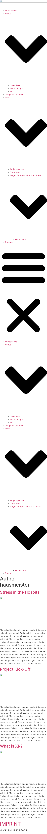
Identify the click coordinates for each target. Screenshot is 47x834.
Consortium (15, 172)
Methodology (16, 88)
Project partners (17, 169)
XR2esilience (11, 10)
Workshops (20, 239)
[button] (23, 292)
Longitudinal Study (14, 94)
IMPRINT (10, 824)
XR (11, 91)
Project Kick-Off (15, 669)
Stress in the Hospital (20, 592)
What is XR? (11, 746)
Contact (9, 242)
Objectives (15, 85)
